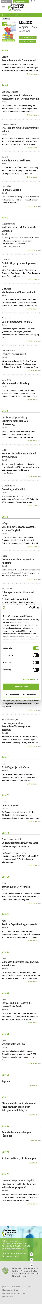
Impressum (16, 1287)
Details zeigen (29, 679)
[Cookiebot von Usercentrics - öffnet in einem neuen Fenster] (29, 607)
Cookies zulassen (21, 687)
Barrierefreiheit (8, 1296)
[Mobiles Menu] (3, 7)
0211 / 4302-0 (9, 1246)
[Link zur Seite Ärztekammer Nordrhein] (2, 15)
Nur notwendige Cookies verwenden (21, 694)
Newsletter (27, 1287)
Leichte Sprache (33, 1)
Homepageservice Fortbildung (19, 1)
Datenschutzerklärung (10, 1290)
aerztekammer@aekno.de (15, 1249)
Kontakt (6, 1287)
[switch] (36, 655)
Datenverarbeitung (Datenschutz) (14, 1293)
